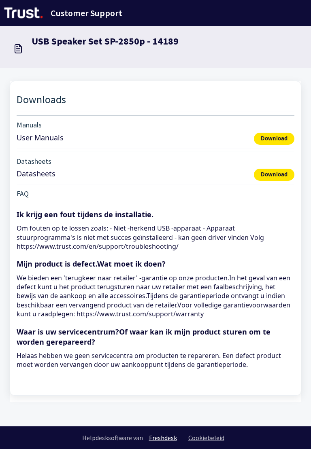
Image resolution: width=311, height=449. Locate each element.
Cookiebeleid (206, 438)
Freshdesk (163, 438)
